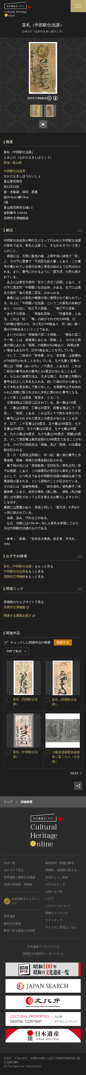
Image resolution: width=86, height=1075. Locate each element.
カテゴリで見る (14, 870)
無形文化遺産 (12, 923)
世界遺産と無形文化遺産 (19, 877)
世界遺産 (9, 916)
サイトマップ (53, 920)
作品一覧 (9, 863)
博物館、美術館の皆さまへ (62, 870)
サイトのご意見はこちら (61, 927)
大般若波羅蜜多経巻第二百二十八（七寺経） (66, 757)
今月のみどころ (55, 884)
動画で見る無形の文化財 (19, 930)
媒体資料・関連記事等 (59, 863)
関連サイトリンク (56, 913)
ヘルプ (49, 898)
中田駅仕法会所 (14, 171)
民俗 (7, 162)
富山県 (17, 162)
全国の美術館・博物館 (18, 884)
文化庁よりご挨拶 (56, 877)
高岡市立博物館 (14, 576)
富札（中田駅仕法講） (19, 566)
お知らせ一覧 (53, 891)
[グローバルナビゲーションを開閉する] (78, 6)
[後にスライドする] (76, 773)
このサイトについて (58, 906)
